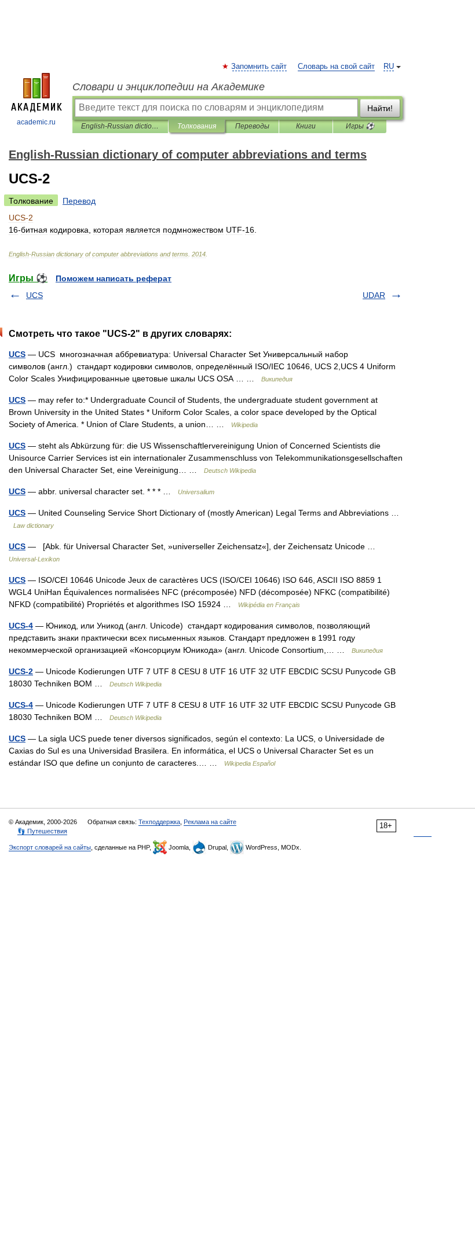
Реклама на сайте (210, 821)
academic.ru (36, 122)
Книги (306, 126)
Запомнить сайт (259, 67)
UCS (34, 295)
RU (388, 67)
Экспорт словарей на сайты (50, 847)
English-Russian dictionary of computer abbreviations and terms (120, 126)
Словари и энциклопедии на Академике (168, 87)
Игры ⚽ (360, 126)
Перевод (79, 200)
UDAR (374, 295)
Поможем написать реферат (113, 278)
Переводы (252, 126)
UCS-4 (21, 625)
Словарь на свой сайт (336, 67)
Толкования (196, 126)
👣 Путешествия (42, 831)
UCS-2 (21, 671)
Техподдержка (159, 821)
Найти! (380, 108)
